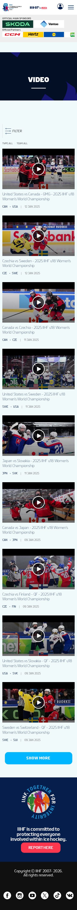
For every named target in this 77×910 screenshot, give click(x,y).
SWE (15, 273)
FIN (14, 606)
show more (38, 758)
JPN (4, 473)
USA (15, 206)
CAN (4, 206)
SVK (15, 473)
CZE (4, 273)
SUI (15, 739)
